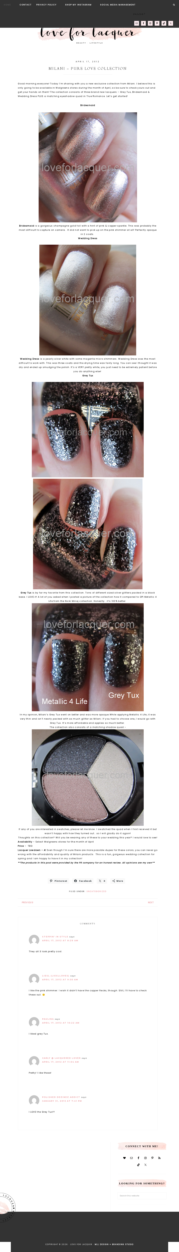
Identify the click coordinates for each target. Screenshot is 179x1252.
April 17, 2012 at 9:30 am (60, 979)
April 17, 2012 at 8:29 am (60, 940)
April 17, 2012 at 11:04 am (60, 1062)
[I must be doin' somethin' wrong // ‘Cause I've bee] (170, 1235)
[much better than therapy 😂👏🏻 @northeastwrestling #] (9, 1235)
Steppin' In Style (55, 936)
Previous (27, 902)
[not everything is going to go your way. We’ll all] (116, 1235)
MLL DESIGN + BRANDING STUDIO (114, 1244)
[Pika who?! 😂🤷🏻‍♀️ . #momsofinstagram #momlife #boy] (45, 1235)
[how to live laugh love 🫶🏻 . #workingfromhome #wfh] (98, 1235)
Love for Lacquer (89, 32)
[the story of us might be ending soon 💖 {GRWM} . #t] (27, 1235)
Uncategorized (97, 891)
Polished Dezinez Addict (61, 1097)
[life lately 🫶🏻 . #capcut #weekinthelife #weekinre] (62, 1235)
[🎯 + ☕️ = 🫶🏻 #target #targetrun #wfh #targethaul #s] (152, 1235)
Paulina (48, 1019)
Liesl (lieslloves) (55, 976)
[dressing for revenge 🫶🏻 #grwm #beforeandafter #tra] (81, 1235)
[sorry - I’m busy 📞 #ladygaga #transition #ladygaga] (134, 1235)
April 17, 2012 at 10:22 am (61, 1023)
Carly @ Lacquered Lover (61, 1058)
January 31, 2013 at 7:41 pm (62, 1101)
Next (151, 902)
